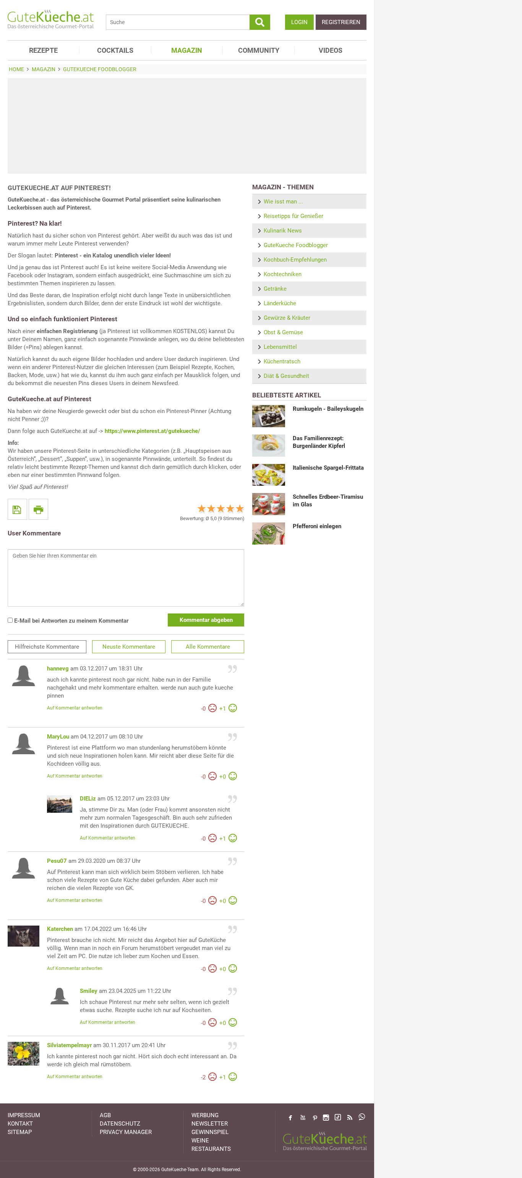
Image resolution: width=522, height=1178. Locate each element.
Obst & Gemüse (283, 332)
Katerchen (60, 929)
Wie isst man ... (283, 201)
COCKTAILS (115, 50)
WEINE (200, 1140)
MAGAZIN (186, 50)
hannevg (58, 668)
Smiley (88, 991)
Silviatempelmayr (69, 1045)
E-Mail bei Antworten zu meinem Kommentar (70, 620)
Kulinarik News (283, 230)
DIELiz (88, 798)
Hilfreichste (47, 646)
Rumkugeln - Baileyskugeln (328, 408)
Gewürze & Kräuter (287, 317)
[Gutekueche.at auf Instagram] (326, 1118)
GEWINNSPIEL (210, 1132)
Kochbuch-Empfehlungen (295, 259)
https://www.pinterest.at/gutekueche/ (152, 431)
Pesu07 (57, 860)
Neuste (128, 646)
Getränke (275, 288)
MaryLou (58, 736)
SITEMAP (20, 1132)
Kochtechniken (283, 274)
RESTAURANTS (211, 1148)
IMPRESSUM (24, 1115)
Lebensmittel (280, 346)
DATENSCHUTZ (120, 1123)
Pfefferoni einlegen (317, 526)
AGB (105, 1115)
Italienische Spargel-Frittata (328, 467)
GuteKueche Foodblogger (296, 245)
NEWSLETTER (209, 1123)
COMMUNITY (258, 50)
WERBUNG (205, 1115)
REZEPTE (43, 50)
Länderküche (280, 303)
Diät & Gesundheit (286, 376)
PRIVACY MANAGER (126, 1132)
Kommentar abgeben (206, 620)
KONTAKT (20, 1123)
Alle (208, 646)
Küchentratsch (282, 361)
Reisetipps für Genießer (293, 216)
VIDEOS (330, 50)
